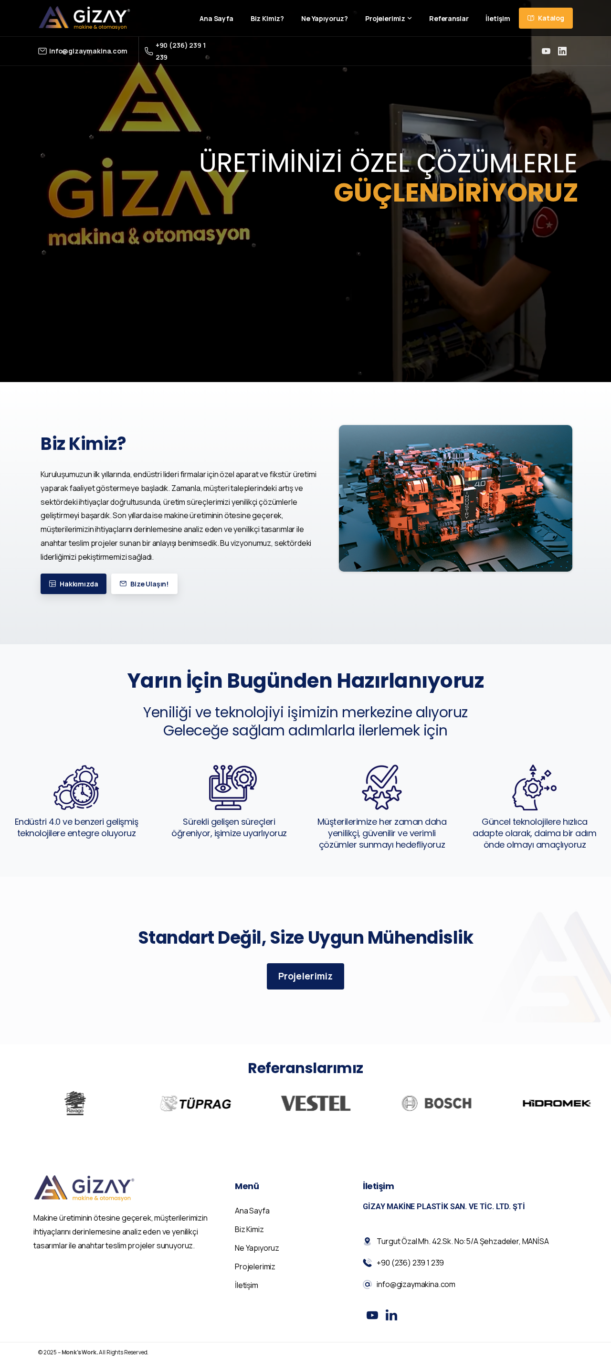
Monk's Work (79, 1352)
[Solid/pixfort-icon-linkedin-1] (391, 1315)
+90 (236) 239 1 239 (181, 51)
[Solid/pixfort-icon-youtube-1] (372, 1315)
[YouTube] (546, 51)
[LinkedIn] (562, 51)
